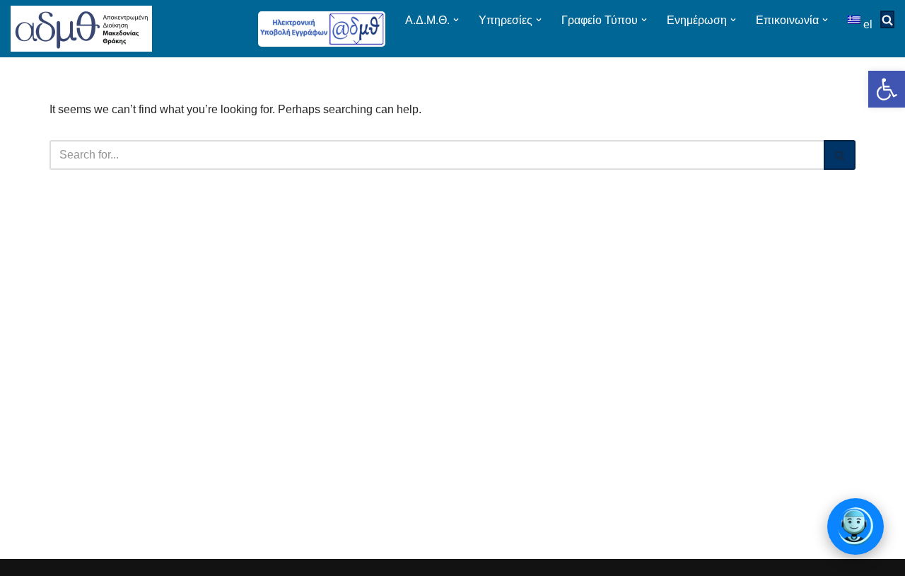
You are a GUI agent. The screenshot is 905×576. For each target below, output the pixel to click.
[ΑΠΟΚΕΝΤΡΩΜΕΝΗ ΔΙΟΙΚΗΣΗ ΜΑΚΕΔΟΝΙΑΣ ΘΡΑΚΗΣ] (81, 29)
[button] (886, 89)
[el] (855, 19)
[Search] (840, 155)
